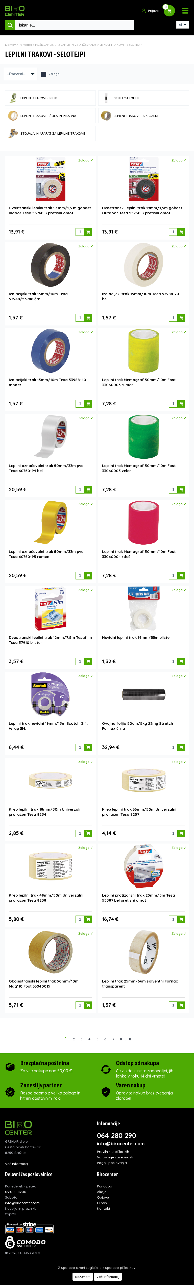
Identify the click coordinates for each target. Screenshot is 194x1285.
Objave (103, 1197)
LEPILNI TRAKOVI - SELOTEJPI (121, 44)
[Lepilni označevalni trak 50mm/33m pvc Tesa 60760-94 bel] (50, 436)
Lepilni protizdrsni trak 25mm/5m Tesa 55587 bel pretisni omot (138, 898)
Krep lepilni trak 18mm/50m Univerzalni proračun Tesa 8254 (46, 812)
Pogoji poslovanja (112, 1162)
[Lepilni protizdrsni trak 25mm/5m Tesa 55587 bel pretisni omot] (143, 866)
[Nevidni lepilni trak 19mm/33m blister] (143, 608)
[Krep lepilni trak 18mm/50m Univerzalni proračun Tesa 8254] (50, 780)
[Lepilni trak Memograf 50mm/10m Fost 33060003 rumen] (143, 350)
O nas (102, 1203)
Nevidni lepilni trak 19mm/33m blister (136, 637)
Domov (10, 44)
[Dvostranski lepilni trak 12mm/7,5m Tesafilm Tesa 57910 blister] (50, 608)
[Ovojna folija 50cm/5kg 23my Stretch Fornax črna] (143, 694)
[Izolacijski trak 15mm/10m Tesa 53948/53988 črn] (50, 265)
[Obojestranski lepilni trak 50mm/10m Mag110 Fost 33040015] (50, 952)
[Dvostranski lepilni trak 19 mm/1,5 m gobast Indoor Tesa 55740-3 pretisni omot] (50, 179)
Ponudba (25, 44)
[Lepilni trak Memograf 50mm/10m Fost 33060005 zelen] (143, 436)
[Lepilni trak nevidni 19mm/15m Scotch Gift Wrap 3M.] (50, 694)
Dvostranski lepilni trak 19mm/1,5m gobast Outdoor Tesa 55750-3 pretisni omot (142, 210)
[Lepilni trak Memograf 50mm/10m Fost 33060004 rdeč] (143, 522)
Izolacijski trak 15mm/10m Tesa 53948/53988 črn (38, 296)
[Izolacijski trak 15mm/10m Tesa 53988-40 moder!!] (50, 350)
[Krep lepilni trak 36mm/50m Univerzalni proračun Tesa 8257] (143, 780)
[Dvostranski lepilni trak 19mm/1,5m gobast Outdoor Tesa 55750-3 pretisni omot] (143, 179)
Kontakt (103, 1208)
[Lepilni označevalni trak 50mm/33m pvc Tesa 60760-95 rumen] (50, 522)
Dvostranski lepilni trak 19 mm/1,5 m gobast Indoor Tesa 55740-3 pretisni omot (50, 210)
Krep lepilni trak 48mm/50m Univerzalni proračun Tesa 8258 (46, 898)
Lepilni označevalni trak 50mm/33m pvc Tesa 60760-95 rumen (46, 554)
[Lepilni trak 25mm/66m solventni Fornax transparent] (143, 952)
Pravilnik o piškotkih (113, 1151)
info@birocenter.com (121, 1143)
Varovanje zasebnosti (115, 1157)
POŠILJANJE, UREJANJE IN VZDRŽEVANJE (65, 44)
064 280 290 (116, 1135)
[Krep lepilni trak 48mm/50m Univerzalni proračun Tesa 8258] (50, 866)
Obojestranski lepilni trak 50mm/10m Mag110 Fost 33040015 (44, 984)
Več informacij (17, 1163)
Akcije (101, 1191)
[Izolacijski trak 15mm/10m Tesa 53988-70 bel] (143, 265)
